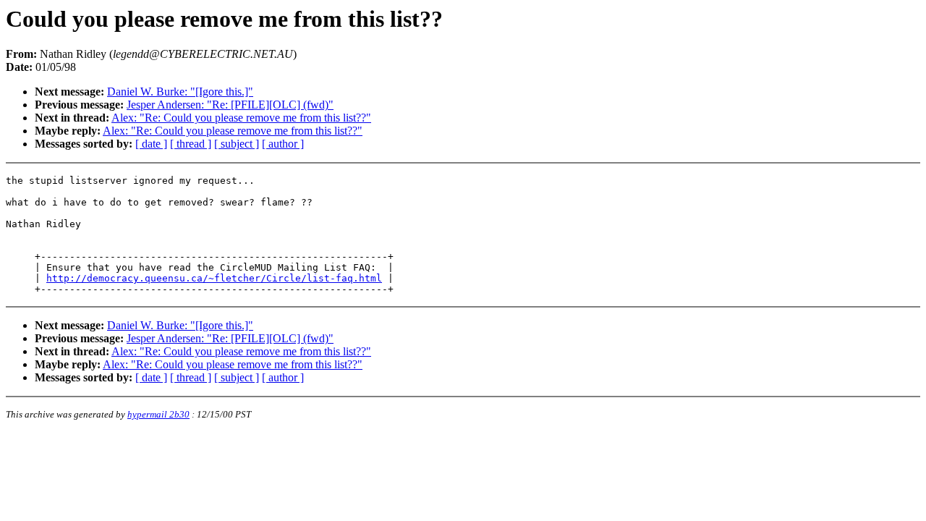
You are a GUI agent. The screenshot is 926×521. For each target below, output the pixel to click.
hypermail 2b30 (158, 414)
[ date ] (151, 143)
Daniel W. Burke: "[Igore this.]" (180, 91)
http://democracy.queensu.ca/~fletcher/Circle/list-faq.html (214, 278)
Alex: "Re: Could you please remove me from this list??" (241, 117)
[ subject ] (236, 143)
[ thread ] (190, 143)
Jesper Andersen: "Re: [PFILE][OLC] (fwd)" (230, 104)
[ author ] (283, 143)
